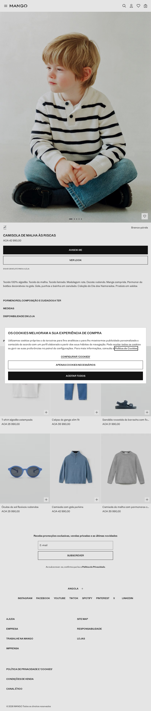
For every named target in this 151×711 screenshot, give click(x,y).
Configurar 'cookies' (75, 356)
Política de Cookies (126, 348)
